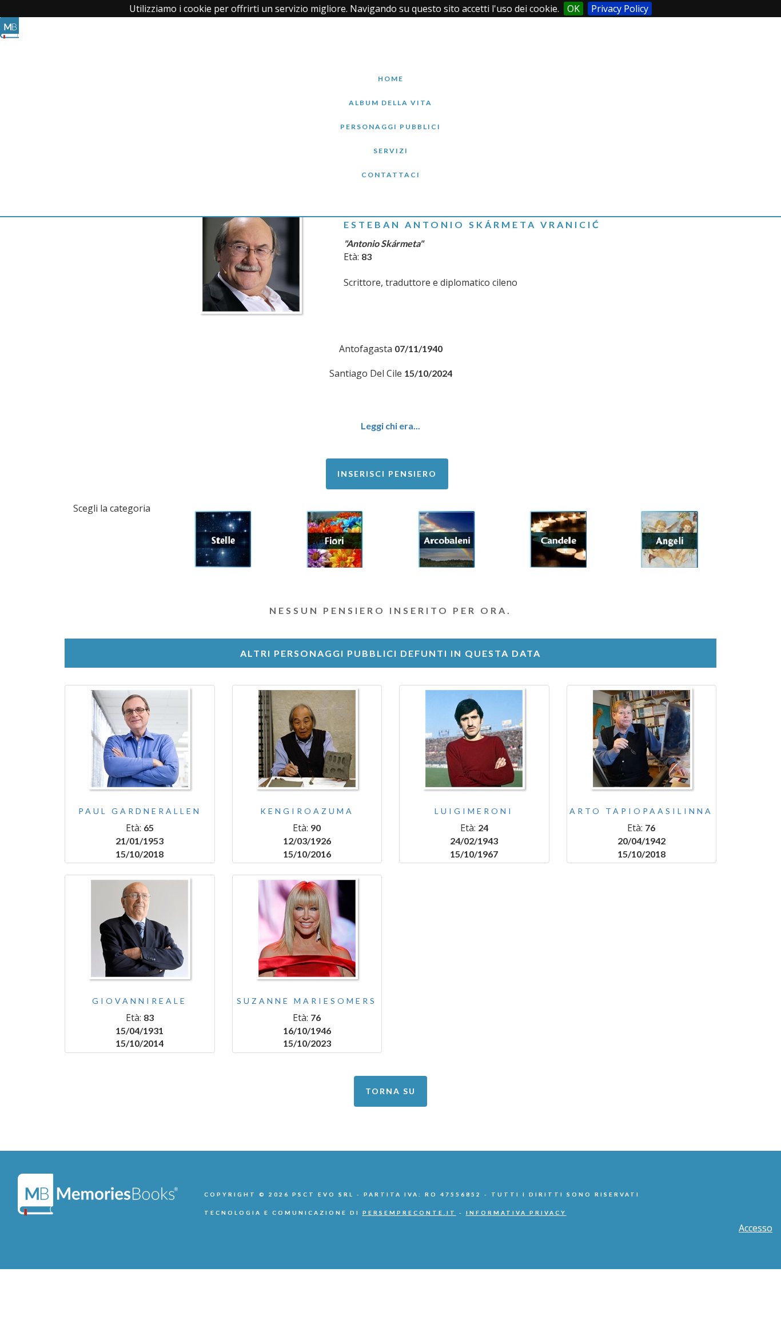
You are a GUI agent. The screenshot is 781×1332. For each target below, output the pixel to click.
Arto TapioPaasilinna (641, 811)
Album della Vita (390, 94)
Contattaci (390, 166)
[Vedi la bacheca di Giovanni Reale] (139, 928)
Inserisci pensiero (387, 473)
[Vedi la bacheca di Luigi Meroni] (474, 738)
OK (573, 8)
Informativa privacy (516, 1212)
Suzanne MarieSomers (307, 1001)
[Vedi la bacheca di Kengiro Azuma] (307, 738)
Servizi (390, 142)
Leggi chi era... (390, 425)
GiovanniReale (139, 1001)
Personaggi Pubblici (390, 118)
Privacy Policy (619, 8)
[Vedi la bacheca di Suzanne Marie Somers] (307, 928)
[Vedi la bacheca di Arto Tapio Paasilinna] (641, 738)
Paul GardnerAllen (139, 811)
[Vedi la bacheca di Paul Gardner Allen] (139, 738)
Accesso (755, 1228)
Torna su (390, 1091)
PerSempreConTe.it (409, 1212)
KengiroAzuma (307, 811)
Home (390, 70)
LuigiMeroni (474, 811)
